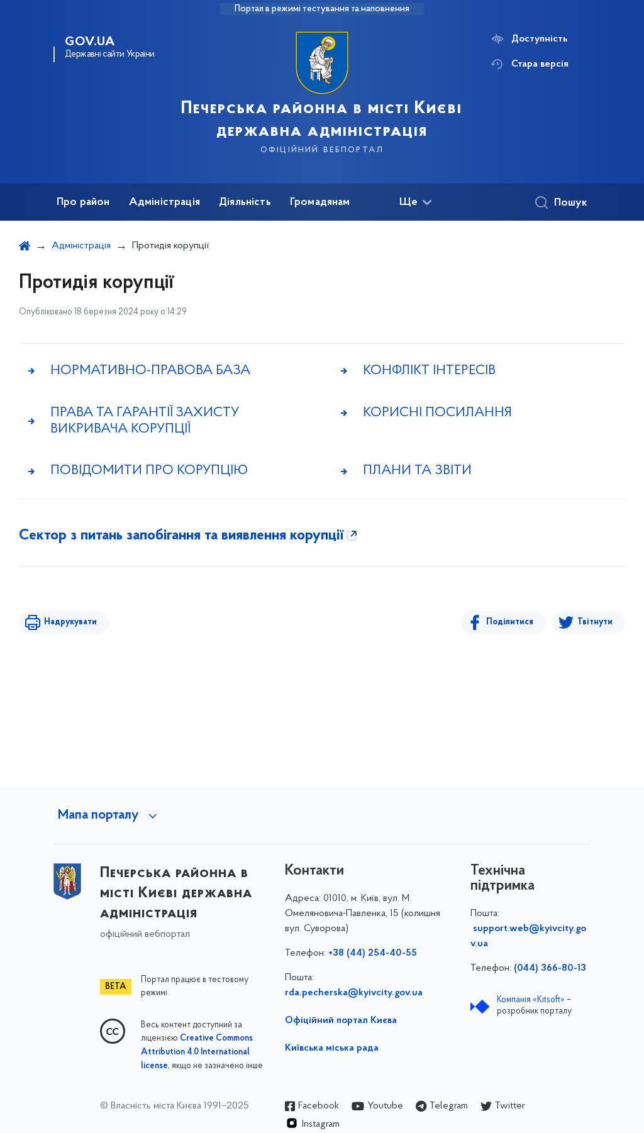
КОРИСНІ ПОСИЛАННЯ (437, 413)
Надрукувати (70, 622)
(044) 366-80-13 (550, 968)
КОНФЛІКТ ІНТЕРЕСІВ (429, 370)
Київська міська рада (332, 1048)
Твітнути (595, 622)
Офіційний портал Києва (341, 1020)
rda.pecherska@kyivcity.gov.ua (354, 993)
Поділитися (509, 622)
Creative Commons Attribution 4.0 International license (197, 1052)
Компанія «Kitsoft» (531, 1000)
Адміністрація (164, 202)
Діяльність (245, 202)
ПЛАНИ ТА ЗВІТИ (417, 470)
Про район (83, 202)
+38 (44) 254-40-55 (372, 953)
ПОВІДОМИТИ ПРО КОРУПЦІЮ (149, 470)
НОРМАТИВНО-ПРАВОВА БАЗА (150, 370)
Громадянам (320, 202)
